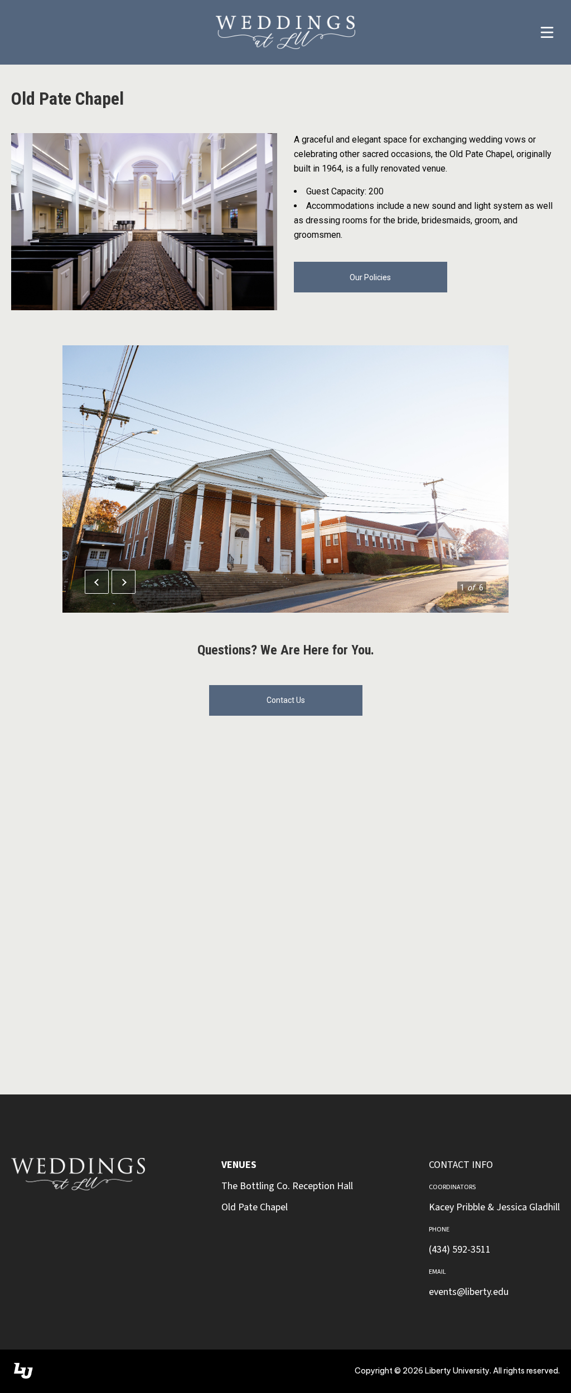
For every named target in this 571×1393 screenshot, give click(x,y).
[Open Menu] (547, 32)
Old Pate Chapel (254, 1207)
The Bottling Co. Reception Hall (287, 1186)
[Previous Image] (97, 582)
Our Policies (370, 277)
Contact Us (286, 700)
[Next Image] (124, 582)
